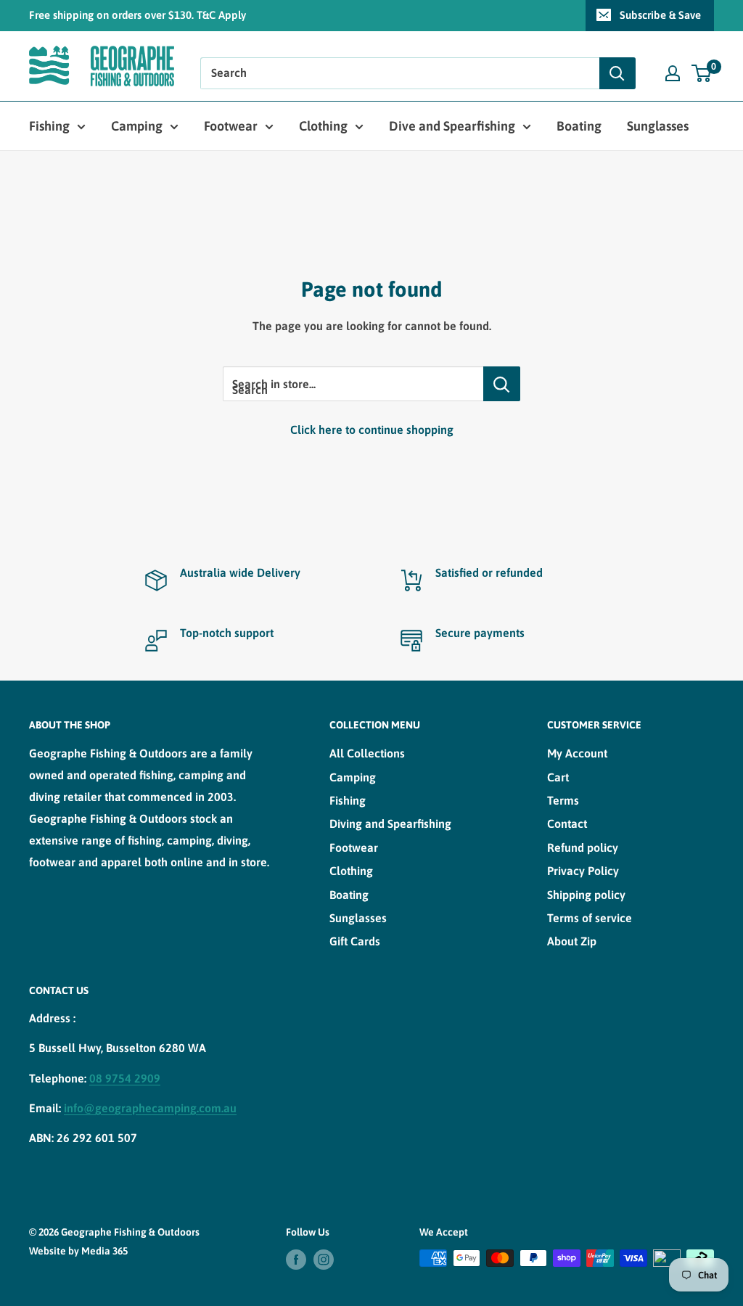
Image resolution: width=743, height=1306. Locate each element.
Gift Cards (354, 941)
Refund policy (582, 847)
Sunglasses (658, 126)
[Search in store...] (501, 383)
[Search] (617, 73)
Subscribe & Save (660, 15)
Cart (558, 777)
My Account (577, 753)
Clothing (323, 126)
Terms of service (589, 917)
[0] (702, 73)
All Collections (367, 753)
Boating (579, 126)
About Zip (571, 941)
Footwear (231, 126)
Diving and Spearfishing (390, 823)
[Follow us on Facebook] (296, 1259)
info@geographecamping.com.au (150, 1107)
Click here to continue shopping (371, 429)
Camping (137, 126)
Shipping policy (586, 894)
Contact (567, 823)
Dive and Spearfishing (452, 126)
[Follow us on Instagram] (323, 1259)
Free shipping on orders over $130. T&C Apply (137, 15)
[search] (399, 73)
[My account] (672, 73)
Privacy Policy (583, 870)
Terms (563, 800)
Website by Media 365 (78, 1251)
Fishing (49, 126)
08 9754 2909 (124, 1078)
